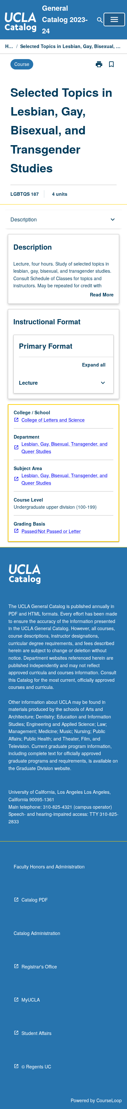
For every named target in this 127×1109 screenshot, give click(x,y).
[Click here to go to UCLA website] (24, 575)
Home (9, 46)
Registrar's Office (39, 966)
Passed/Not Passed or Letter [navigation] (51, 531)
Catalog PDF (34, 899)
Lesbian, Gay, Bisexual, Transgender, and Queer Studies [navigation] (64, 448)
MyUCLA (30, 999)
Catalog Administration (37, 933)
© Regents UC (36, 1066)
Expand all (94, 364)
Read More (102, 294)
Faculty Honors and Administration (49, 866)
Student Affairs (36, 1033)
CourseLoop (109, 1100)
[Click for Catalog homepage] (20, 23)
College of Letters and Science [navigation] (53, 420)
